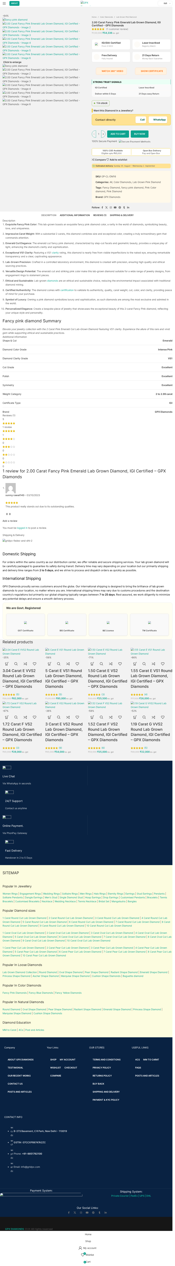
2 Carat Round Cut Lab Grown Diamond (71, 917)
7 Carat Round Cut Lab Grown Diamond (138, 921)
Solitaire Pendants (13, 897)
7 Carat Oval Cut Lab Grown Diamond (125, 936)
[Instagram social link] (81, 1212)
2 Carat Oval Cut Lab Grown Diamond (68, 932)
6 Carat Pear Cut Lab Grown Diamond (80, 951)
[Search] (154, 3)
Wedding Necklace (65, 901)
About (14, 3)
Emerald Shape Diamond (153, 972)
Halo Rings (100, 893)
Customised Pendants (132, 897)
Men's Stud (51, 897)
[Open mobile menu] (4, 3)
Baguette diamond (133, 975)
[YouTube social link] (87, 1212)
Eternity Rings (115, 893)
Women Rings (10, 893)
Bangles (132, 901)
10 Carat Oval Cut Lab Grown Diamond (88, 940)
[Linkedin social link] (105, 1212)
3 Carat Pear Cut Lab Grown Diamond (112, 947)
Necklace (47, 901)
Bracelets (152, 897)
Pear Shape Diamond (97, 972)
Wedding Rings (51, 893)
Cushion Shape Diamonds (106, 975)
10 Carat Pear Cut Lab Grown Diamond (44, 955)
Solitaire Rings (70, 893)
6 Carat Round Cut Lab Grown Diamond (91, 921)
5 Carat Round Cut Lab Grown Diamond (45, 921)
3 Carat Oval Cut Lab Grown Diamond (112, 932)
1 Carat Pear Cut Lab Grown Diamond (23, 947)
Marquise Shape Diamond (75, 975)
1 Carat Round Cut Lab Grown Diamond (24, 917)
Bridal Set (104, 901)
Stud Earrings (144, 893)
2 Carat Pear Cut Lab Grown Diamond (68, 947)
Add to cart (118, 133)
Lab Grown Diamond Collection (20, 972)
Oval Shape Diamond (71, 972)
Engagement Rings (30, 893)
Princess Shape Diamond (16, 975)
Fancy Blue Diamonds (41, 992)
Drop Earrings (110, 897)
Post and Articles (34, 1029)
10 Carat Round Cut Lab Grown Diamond (109, 925)
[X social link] (74, 1212)
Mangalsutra (118, 901)
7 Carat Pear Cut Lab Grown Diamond (125, 951)
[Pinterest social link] (93, 1212)
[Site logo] (87, 3)
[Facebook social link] (68, 1212)
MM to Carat (9, 1029)
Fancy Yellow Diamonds (68, 992)
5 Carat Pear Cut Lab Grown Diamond (36, 951)
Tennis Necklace (87, 901)
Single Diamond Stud (71, 897)
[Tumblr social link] (99, 1212)
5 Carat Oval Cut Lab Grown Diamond (35, 936)
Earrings (129, 893)
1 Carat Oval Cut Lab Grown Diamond (23, 932)
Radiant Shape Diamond (124, 972)
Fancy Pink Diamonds (15, 992)
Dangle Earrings (34, 897)
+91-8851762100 (32, 1153)
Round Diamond (48, 972)
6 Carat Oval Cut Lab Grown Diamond (80, 936)
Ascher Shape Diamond (46, 975)
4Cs (21, 1029)
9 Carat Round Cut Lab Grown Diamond (62, 925)
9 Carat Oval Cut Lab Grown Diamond (44, 940)
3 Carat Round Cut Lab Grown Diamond (117, 917)
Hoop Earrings (93, 897)
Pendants (159, 893)
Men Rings (86, 893)
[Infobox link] (45, 776)
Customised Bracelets (27, 901)
